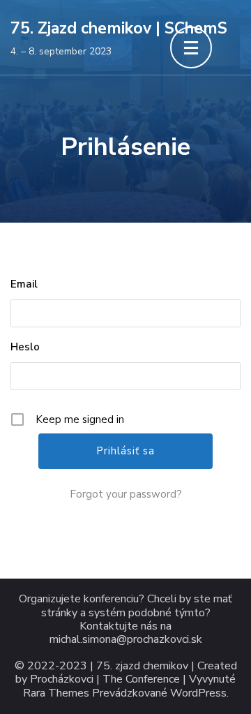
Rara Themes (56, 693)
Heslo (25, 347)
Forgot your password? (126, 494)
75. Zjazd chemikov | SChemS (118, 28)
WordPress (198, 693)
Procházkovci (61, 679)
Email (24, 284)
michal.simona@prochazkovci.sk (126, 639)
